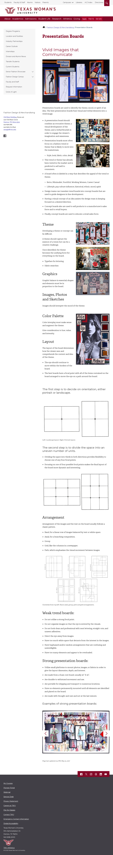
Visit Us (91, 19)
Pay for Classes (9, 810)
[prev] (45, 733)
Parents (45, 2)
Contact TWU (9, 815)
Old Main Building (10, 117)
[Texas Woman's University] (30, 11)
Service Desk (9, 797)
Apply (84, 19)
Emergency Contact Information (16, 819)
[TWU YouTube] (105, 774)
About (7, 19)
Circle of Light (11, 92)
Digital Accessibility (11, 823)
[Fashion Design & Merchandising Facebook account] (5, 135)
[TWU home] (44, 27)
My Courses (8, 783)
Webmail (7, 792)
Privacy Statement (11, 801)
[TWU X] (86, 774)
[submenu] (32, 71)
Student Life (44, 19)
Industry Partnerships (14, 41)
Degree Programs (13, 31)
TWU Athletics (9, 848)
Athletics (67, 19)
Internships (10, 51)
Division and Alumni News (16, 56)
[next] (106, 733)
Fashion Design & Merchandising (60, 27)
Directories (99, 2)
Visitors (37, 2)
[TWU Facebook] (81, 774)
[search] (106, 2)
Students (7, 2)
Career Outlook (12, 46)
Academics (17, 19)
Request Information (14, 87)
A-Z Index (88, 2)
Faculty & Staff (19, 2)
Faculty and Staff (12, 82)
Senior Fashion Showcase (15, 72)
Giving (77, 19)
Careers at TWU (10, 806)
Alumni (30, 2)
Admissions (31, 19)
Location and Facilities (14, 36)
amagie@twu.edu (10, 130)
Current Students (12, 67)
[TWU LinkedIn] (101, 774)
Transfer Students (12, 62)
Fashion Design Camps (15, 77)
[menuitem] (19, 31)
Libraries (79, 2)
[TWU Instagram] (91, 774)
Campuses (67, 2)
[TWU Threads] (96, 774)
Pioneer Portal (9, 788)
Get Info (99, 19)
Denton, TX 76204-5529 (12, 122)
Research (56, 19)
